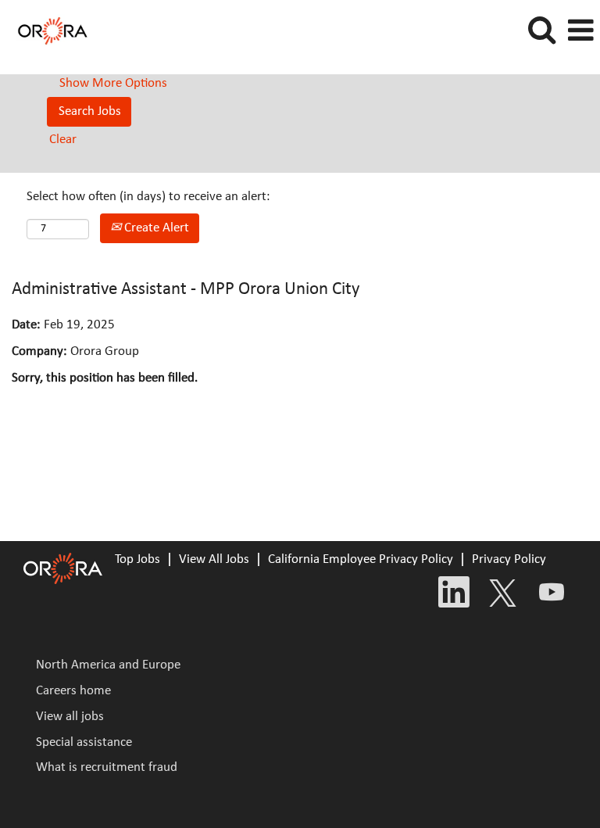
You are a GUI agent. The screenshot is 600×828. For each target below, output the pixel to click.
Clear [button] (63, 139)
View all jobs (70, 716)
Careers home (73, 690)
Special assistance (84, 742)
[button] (580, 32)
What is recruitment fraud (106, 767)
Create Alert (155, 228)
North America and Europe (108, 665)
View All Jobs (214, 559)
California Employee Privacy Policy (360, 559)
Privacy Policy (509, 559)
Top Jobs (137, 559)
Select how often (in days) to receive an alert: (148, 196)
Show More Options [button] (113, 83)
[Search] (541, 31)
